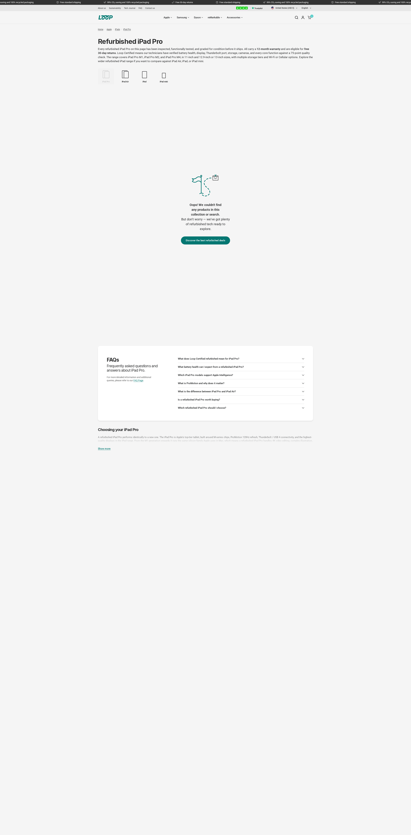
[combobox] (284, 8)
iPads (117, 29)
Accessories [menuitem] (233, 17)
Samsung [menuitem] (182, 17)
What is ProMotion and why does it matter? (201, 383)
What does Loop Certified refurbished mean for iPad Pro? (208, 358)
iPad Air (176, 61)
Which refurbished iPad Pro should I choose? (202, 407)
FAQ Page (138, 380)
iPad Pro (127, 29)
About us (102, 8)
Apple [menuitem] (167, 17)
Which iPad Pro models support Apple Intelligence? (205, 375)
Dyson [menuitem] (197, 17)
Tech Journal (129, 8)
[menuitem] (102, 8)
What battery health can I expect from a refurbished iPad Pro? (211, 366)
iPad (185, 61)
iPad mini (197, 61)
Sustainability (115, 8)
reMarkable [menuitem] (214, 17)
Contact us (150, 8)
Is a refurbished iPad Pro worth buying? (199, 399)
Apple (109, 29)
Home (100, 29)
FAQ (140, 8)
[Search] (296, 17)
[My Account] (303, 17)
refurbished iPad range (119, 61)
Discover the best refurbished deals (205, 240)
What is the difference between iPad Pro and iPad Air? (207, 391)
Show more (104, 449)
